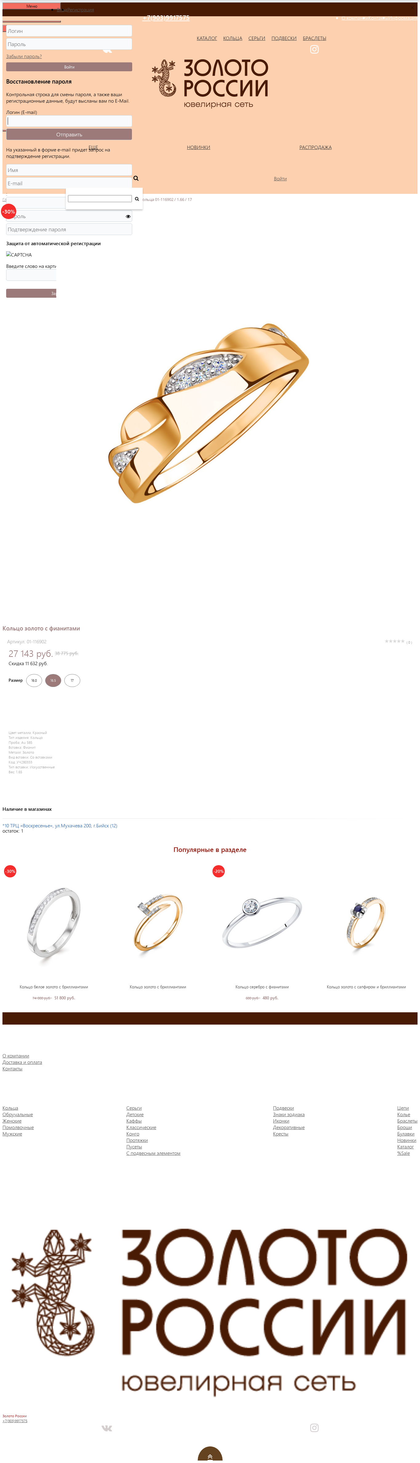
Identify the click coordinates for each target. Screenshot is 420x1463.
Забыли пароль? (24, 56)
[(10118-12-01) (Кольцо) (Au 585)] (158, 923)
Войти (69, 66)
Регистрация (80, 9)
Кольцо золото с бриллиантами (158, 986)
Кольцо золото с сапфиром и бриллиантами (366, 986)
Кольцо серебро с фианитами (262, 986)
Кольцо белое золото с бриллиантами (54, 986)
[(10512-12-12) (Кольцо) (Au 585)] (366, 923)
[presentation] (7, 932)
